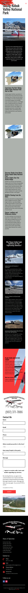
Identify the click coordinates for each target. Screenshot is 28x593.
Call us (6, 379)
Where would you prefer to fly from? (13, 444)
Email (4, 427)
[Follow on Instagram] (6, 581)
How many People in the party (12, 450)
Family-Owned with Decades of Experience (11, 266)
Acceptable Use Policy (8, 487)
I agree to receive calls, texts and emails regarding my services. (14, 471)
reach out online (12, 379)
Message (5, 458)
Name (4, 419)
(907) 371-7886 (14, 412)
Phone (4, 435)
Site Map (17, 589)
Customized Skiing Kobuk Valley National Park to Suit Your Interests (14, 331)
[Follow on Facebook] (4, 581)
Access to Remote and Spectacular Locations (12, 297)
